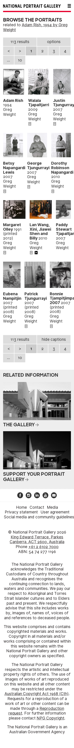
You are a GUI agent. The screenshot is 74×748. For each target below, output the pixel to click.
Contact (37, 507)
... (8, 60)
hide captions (54, 339)
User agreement (54, 512)
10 (20, 60)
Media (52, 507)
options (54, 41)
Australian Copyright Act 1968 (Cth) (37, 693)
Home (21, 507)
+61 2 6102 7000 (43, 546)
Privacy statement (21, 512)
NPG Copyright (50, 718)
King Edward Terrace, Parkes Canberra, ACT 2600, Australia (37, 539)
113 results (19, 41)
